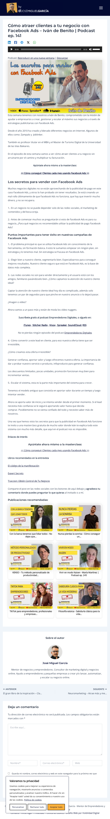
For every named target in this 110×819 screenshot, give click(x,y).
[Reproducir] (11, 49)
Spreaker (62, 325)
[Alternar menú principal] (101, 8)
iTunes (27, 325)
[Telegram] (21, 42)
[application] (55, 49)
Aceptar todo (56, 807)
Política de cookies (33, 799)
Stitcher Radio (40, 325)
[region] (37, 794)
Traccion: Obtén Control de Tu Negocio (29, 481)
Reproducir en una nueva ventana (36, 58)
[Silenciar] (90, 49)
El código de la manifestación (23, 465)
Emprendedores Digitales (78, 332)
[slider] (97, 49)
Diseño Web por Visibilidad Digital (82, 813)
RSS (84, 325)
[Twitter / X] (28, 42)
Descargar (62, 58)
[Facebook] (15, 42)
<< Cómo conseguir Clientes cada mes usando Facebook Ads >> (55, 173)
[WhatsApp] (34, 42)
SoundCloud (74, 325)
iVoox (52, 325)
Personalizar (18, 807)
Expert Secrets (15, 473)
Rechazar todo (37, 807)
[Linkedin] (9, 42)
